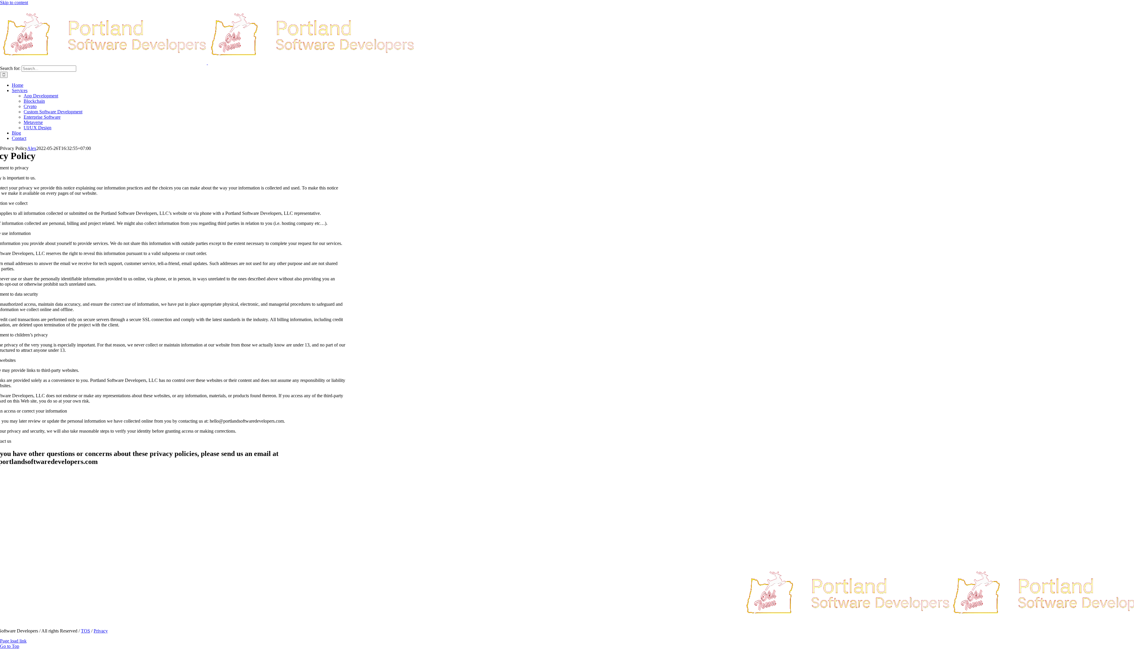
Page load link (13, 640)
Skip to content (14, 2)
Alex (31, 148)
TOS (85, 630)
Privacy (101, 630)
